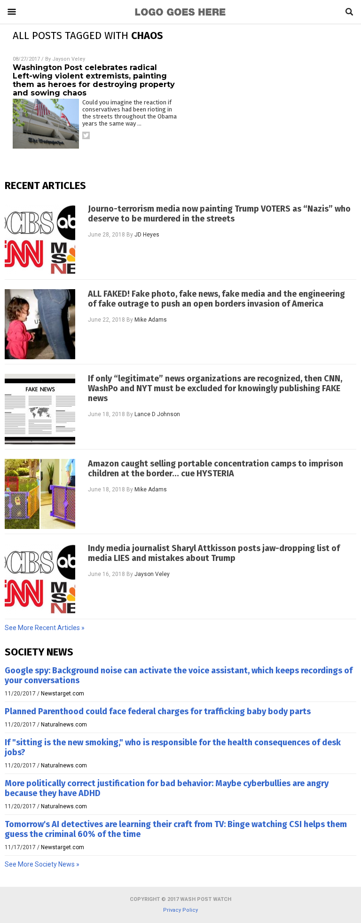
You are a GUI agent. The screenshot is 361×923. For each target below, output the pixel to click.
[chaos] (180, 16)
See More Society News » (42, 864)
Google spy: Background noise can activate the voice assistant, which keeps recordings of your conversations (179, 675)
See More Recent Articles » (45, 627)
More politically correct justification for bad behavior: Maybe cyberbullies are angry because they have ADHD (167, 788)
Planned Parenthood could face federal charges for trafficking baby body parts (158, 711)
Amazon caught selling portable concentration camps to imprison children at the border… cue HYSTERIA (215, 469)
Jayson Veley (68, 59)
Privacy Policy (180, 910)
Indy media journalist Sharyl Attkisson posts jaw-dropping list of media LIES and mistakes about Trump (214, 553)
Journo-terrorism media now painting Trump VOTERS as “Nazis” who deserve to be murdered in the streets (219, 214)
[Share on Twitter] (86, 135)
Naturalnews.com (64, 724)
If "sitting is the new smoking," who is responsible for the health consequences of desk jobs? (173, 747)
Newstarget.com (62, 693)
